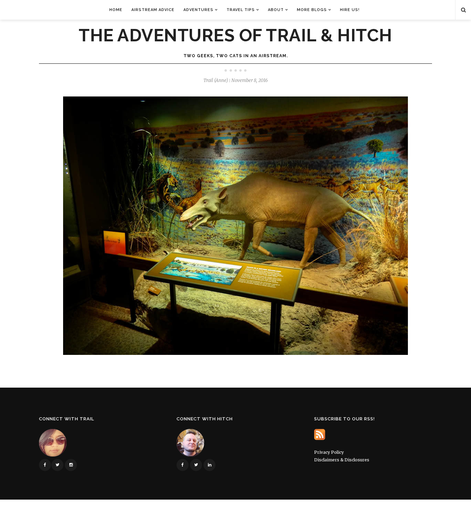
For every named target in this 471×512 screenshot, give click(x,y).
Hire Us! (350, 10)
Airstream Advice (152, 10)
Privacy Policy (329, 452)
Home (115, 10)
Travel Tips (241, 10)
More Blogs (312, 10)
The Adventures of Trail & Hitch (235, 35)
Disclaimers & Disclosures (341, 459)
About (276, 10)
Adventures (198, 10)
